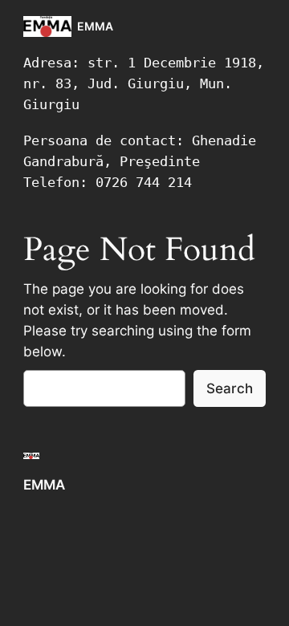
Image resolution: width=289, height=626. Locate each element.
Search (229, 388)
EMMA (95, 26)
